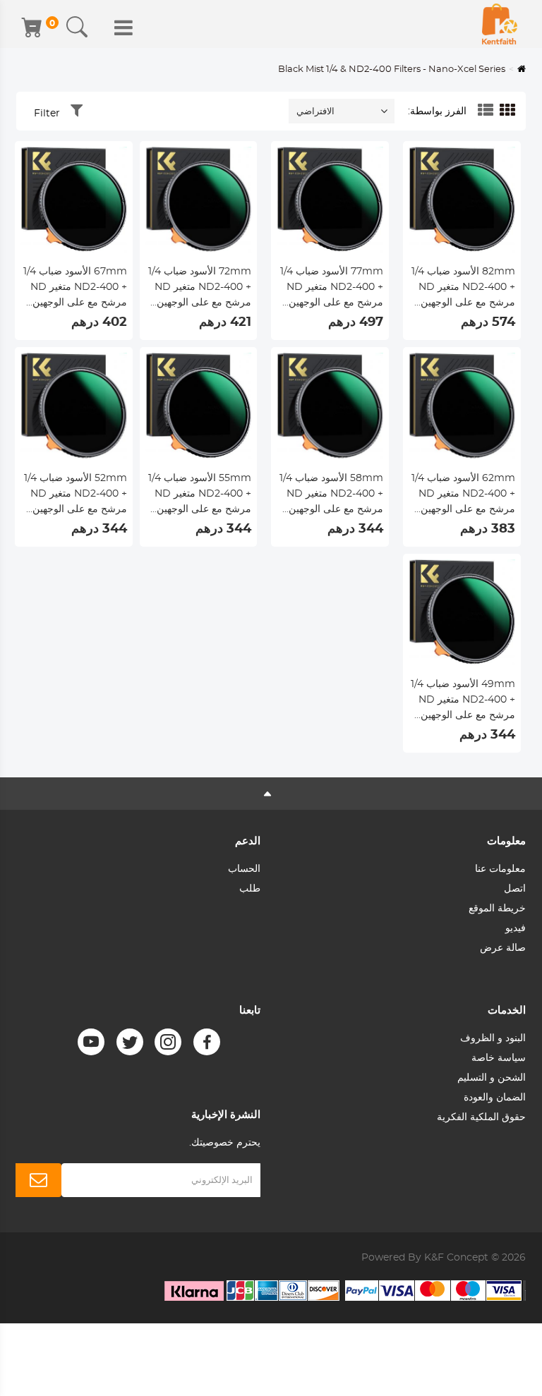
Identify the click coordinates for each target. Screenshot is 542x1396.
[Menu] (123, 27)
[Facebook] (206, 1041)
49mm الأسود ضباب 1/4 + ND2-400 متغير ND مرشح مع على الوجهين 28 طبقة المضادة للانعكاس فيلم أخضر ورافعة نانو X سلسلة (463, 701)
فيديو (515, 928)
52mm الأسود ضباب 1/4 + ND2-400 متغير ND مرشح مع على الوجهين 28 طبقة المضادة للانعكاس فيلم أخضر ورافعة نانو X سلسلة (75, 495)
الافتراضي (315, 111)
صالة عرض (503, 948)
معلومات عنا (500, 869)
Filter (47, 114)
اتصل (515, 889)
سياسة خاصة (498, 1058)
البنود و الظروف (493, 1038)
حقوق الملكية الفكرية (481, 1117)
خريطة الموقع (497, 909)
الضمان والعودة (495, 1098)
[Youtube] (91, 1041)
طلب (249, 889)
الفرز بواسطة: (437, 111)
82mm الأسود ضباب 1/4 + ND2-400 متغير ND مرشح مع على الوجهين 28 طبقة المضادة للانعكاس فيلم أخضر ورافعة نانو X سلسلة (463, 288)
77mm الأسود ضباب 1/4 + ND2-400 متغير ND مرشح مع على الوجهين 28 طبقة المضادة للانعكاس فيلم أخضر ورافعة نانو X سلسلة (331, 288)
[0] (33, 27)
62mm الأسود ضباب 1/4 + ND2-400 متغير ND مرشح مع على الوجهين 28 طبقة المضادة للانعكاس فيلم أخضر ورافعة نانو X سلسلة (463, 495)
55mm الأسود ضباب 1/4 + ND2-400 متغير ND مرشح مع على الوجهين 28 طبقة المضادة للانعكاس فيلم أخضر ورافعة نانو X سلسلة (199, 495)
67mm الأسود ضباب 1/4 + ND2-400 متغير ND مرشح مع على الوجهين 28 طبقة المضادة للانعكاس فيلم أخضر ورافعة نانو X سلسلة (75, 288)
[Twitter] (129, 1041)
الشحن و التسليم (491, 1078)
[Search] (77, 27)
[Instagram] (168, 1041)
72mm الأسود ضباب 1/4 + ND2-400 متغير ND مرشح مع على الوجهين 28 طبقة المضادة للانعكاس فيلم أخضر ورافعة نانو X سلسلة (199, 288)
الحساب (244, 869)
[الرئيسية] (499, 24)
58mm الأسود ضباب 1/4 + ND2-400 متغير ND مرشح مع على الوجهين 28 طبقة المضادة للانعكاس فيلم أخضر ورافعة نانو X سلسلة (331, 495)
